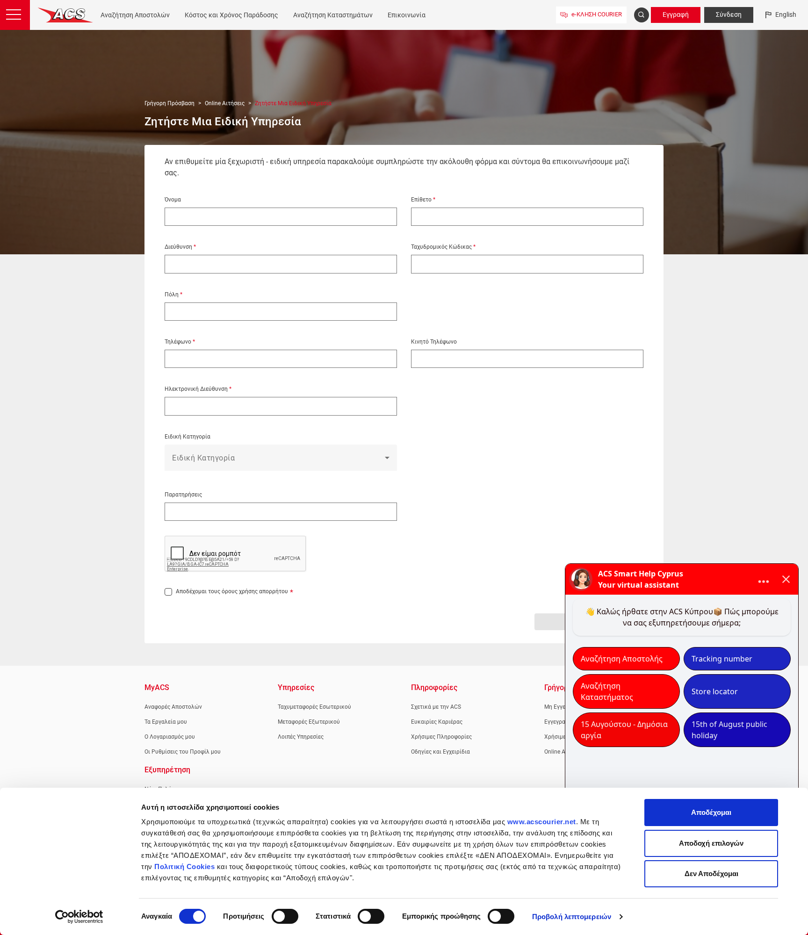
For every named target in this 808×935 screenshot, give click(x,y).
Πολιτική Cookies (184, 866)
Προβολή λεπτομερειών (571, 917)
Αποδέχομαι (711, 812)
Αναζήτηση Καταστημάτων (333, 15)
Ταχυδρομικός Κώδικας (442, 247)
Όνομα (173, 199)
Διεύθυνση (179, 247)
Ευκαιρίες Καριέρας (436, 722)
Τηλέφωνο (179, 341)
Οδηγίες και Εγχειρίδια (440, 751)
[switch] (285, 916)
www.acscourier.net (541, 822)
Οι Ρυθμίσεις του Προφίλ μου (182, 751)
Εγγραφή (676, 14)
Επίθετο (422, 199)
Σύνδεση (729, 14)
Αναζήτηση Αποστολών (135, 15)
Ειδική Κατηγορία (187, 436)
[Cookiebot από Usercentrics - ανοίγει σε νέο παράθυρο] (79, 917)
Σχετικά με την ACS (436, 707)
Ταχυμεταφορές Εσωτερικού (314, 707)
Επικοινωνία (407, 15)
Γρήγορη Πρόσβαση (169, 103)
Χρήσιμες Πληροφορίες (441, 737)
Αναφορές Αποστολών (173, 707)
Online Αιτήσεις (225, 103)
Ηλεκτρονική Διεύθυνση (197, 389)
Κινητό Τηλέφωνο (434, 341)
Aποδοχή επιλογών (711, 843)
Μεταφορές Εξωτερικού (309, 722)
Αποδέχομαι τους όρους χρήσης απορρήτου (232, 591)
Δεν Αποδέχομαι (711, 873)
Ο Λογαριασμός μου (169, 737)
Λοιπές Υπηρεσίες (301, 737)
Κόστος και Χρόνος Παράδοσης (231, 15)
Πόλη (172, 294)
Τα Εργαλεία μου (165, 722)
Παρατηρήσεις (183, 494)
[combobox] (281, 461)
